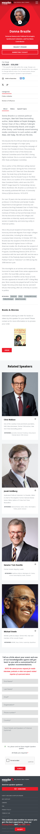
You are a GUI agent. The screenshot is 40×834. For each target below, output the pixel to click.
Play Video (20, 22)
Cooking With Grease (30, 296)
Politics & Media (7, 96)
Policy (20, 296)
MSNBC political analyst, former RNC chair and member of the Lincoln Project (18, 637)
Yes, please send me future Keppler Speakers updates (21, 747)
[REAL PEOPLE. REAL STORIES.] (8, 3)
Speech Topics (22, 109)
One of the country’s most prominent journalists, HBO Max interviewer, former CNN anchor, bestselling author (19, 426)
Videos (12, 109)
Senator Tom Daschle (13, 565)
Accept (20, 829)
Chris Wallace (9, 419)
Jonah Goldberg (10, 491)
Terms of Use (6, 813)
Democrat (13, 296)
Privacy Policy (6, 809)
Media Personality (20, 299)
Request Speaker (20, 47)
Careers (4, 802)
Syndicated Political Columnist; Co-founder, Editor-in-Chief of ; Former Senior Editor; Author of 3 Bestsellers (19, 499)
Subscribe (21, 789)
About (5, 109)
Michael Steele (10, 631)
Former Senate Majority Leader (14, 569)
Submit (20, 768)
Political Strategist (8, 299)
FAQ (3, 806)
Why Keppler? (6, 799)
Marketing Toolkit (20, 52)
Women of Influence (8, 101)
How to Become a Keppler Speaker (12, 795)
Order (6, 350)
